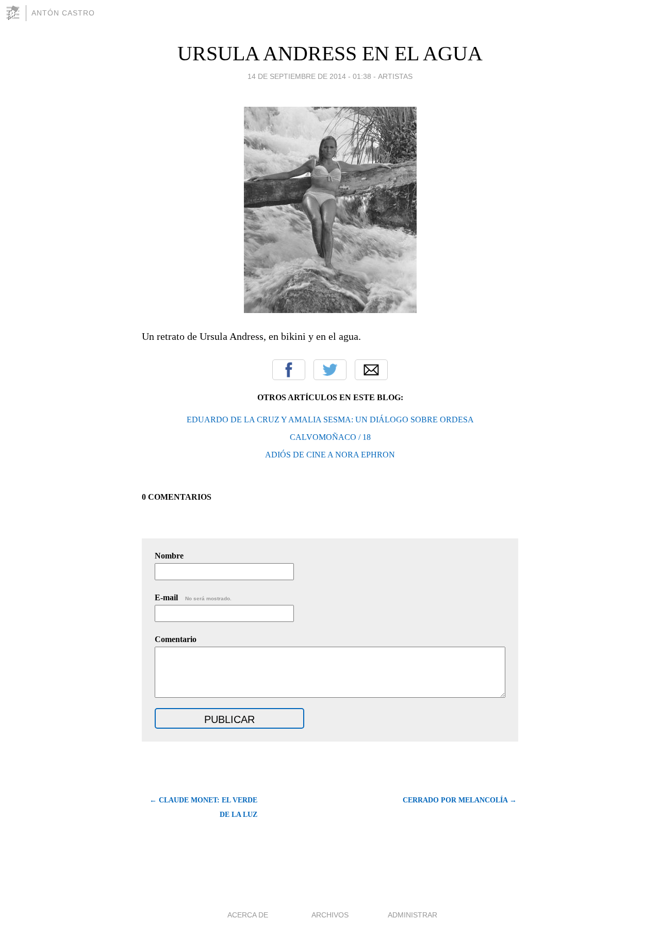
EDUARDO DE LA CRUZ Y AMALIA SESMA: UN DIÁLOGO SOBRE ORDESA (330, 419)
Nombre (169, 555)
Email (371, 369)
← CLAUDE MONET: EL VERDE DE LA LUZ (203, 807)
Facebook (288, 369)
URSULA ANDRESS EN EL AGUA (330, 53)
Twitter (330, 369)
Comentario (175, 639)
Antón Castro (63, 13)
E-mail (193, 597)
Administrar (412, 915)
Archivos (330, 915)
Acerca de (247, 915)
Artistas (395, 76)
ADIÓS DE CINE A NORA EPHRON (330, 454)
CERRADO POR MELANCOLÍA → (460, 800)
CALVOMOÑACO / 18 (330, 437)
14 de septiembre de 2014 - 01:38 (309, 76)
